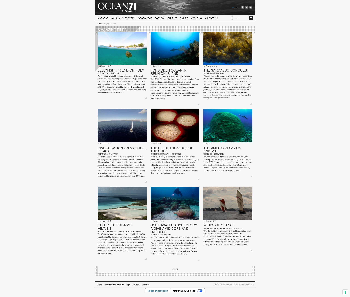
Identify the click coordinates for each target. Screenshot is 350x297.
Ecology (160, 18)
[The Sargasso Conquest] (227, 48)
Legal (128, 284)
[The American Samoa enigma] (227, 125)
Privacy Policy (239, 284)
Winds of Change (219, 225)
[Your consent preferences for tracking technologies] (345, 292)
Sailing (184, 18)
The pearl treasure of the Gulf (172, 149)
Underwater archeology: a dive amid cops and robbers (174, 228)
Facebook (242, 7)
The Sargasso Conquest (226, 70)
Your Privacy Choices (184, 290)
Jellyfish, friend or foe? (121, 70)
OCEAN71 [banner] (117, 7)
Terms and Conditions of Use (114, 284)
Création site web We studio (223, 284)
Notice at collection (158, 290)
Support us (211, 18)
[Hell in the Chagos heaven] (122, 203)
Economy (130, 18)
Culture (172, 18)
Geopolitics (145, 18)
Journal (116, 18)
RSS (250, 7)
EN (233, 7)
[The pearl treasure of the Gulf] (175, 125)
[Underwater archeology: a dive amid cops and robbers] (175, 203)
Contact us (145, 284)
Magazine (103, 18)
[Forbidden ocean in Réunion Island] (175, 48)
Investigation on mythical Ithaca (122, 149)
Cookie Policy (249, 284)
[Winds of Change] (227, 203)
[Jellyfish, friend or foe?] (122, 48)
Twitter (246, 7)
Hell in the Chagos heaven (115, 227)
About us (196, 18)
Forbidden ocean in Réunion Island (169, 72)
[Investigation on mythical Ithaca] (122, 125)
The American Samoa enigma (222, 149)
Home (100, 23)
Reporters (136, 284)
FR (237, 7)
